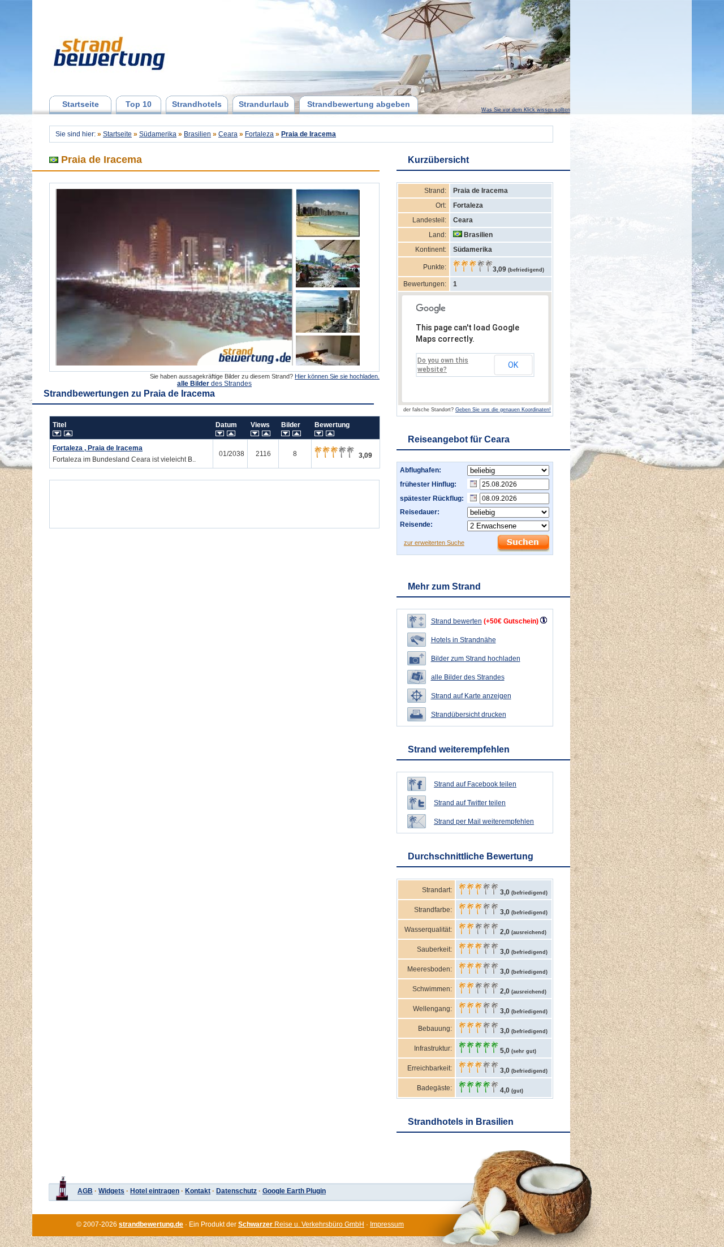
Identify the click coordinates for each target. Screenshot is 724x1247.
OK (513, 364)
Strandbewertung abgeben (358, 104)
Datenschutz (236, 1191)
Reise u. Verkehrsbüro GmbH (301, 1224)
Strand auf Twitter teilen (470, 803)
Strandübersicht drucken (468, 715)
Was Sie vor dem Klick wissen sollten (525, 110)
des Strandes (214, 384)
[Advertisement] (214, 501)
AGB (85, 1191)
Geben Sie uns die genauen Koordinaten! (503, 409)
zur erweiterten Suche (434, 542)
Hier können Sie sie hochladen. (337, 376)
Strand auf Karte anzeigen (471, 696)
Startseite (80, 104)
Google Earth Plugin (294, 1191)
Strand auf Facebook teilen (475, 784)
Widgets (111, 1191)
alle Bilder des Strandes (468, 677)
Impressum (387, 1224)
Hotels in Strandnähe (463, 640)
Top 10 (139, 104)
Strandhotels (197, 104)
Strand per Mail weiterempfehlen (484, 821)
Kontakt (197, 1191)
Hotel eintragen (154, 1191)
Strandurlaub (264, 104)
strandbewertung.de (151, 1224)
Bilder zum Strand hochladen (475, 659)
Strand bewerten (456, 621)
